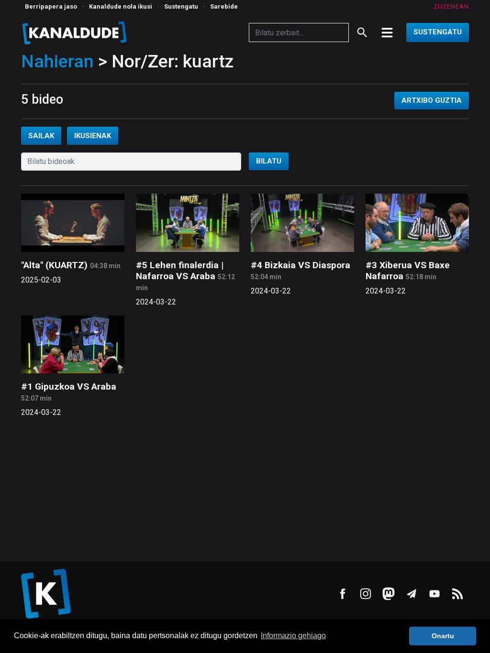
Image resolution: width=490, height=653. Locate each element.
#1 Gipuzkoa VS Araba (68, 386)
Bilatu (268, 161)
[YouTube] (434, 593)
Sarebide (224, 6)
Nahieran (57, 61)
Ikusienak (92, 135)
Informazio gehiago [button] (293, 635)
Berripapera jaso (51, 6)
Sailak (41, 135)
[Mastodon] (388, 593)
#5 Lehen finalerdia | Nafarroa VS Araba (179, 271)
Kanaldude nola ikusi (120, 6)
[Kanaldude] (76, 32)
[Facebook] (342, 593)
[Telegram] (411, 593)
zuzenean (451, 6)
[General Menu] (387, 32)
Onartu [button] (443, 636)
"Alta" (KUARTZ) (54, 265)
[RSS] (457, 593)
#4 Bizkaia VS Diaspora (300, 265)
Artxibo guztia (431, 100)
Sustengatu (181, 6)
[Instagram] (365, 593)
